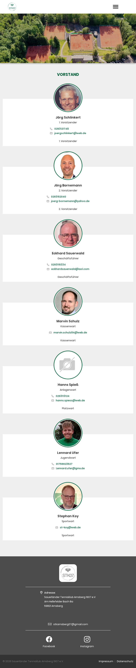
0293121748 (61, 129)
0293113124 (62, 396)
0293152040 (58, 196)
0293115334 (58, 264)
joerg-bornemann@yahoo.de (70, 201)
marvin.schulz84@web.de (70, 332)
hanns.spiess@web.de (70, 400)
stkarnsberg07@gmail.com (70, 624)
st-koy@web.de (70, 527)
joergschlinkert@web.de (70, 133)
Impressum (106, 661)
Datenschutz (125, 661)
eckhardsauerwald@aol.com (70, 269)
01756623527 (64, 464)
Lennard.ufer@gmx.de (70, 468)
